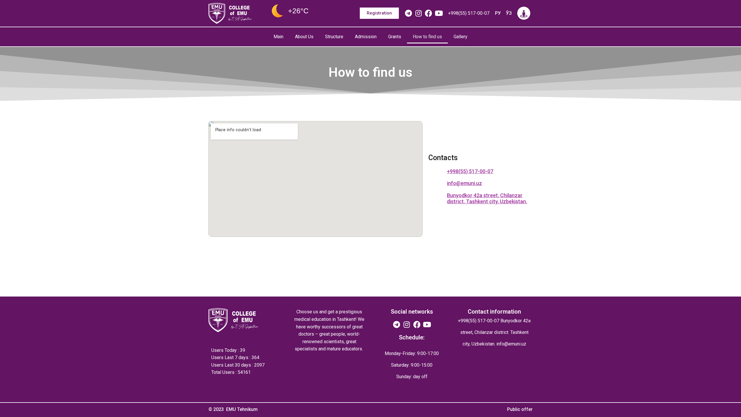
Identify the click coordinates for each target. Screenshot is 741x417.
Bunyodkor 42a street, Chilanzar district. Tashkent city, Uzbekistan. (487, 198)
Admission (366, 36)
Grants (394, 36)
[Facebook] (428, 13)
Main (278, 36)
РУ (498, 13)
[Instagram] (418, 13)
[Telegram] (408, 13)
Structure (334, 36)
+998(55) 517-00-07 (468, 13)
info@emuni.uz (511, 344)
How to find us (427, 36)
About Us (304, 36)
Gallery (460, 36)
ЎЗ (509, 13)
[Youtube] (438, 13)
